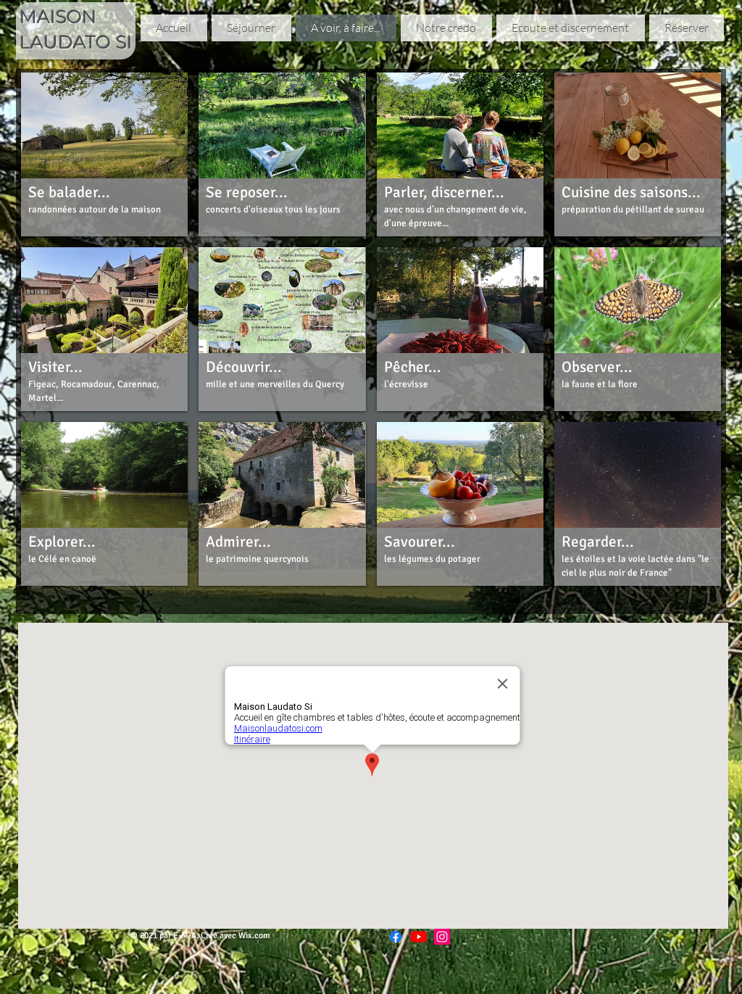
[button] (104, 154)
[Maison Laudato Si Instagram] (442, 937)
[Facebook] (396, 937)
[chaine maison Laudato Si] (419, 937)
